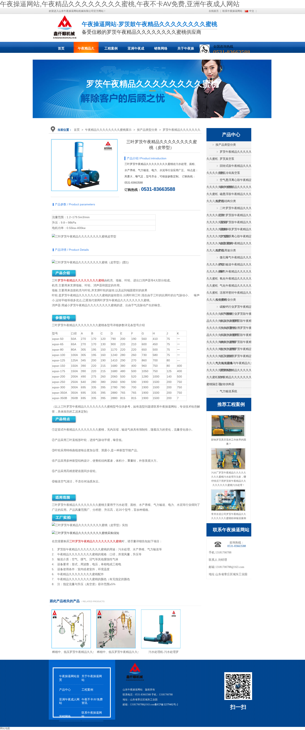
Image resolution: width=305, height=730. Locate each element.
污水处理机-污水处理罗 (164, 652)
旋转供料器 (227, 384)
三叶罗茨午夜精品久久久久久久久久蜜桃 (95, 541)
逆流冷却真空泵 (230, 172)
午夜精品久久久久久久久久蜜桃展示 (86, 50)
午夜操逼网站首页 (69, 678)
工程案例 (111, 48)
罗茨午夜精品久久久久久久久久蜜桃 (81, 280)
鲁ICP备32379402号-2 (166, 704)
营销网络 (65, 716)
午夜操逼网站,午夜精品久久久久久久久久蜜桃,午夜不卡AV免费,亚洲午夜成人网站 (120, 4)
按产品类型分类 (147, 129)
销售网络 (160, 48)
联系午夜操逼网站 (232, 11)
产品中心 (65, 689)
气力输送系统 (228, 391)
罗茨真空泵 (227, 158)
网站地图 (5, 728)
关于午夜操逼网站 (185, 50)
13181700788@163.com (229, 567)
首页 (61, 48)
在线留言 (214, 11)
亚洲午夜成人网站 (136, 50)
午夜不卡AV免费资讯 (92, 701)
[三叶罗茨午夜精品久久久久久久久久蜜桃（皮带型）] (84, 172)
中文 (251, 11)
